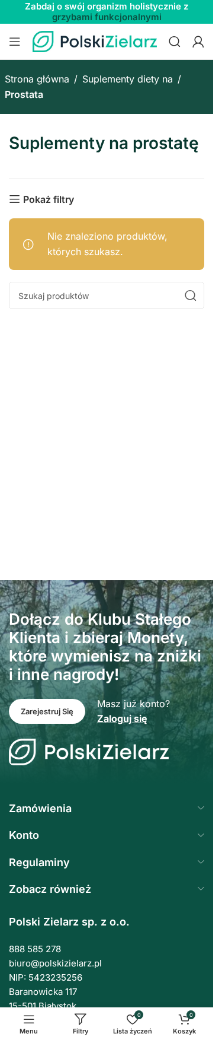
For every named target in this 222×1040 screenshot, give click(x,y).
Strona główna (37, 79)
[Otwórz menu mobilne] (15, 41)
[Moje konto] (198, 41)
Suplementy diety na (127, 79)
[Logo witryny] (95, 40)
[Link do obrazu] (89, 751)
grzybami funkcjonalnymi (107, 17)
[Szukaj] (174, 41)
